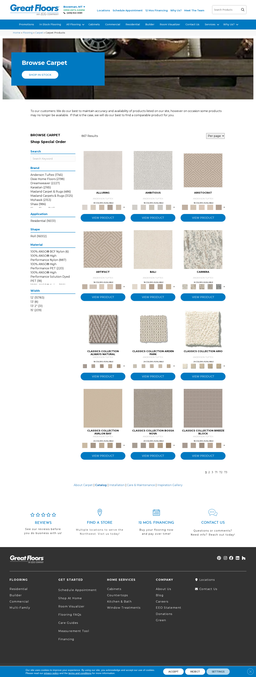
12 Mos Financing (156, 10)
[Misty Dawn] (153, 408)
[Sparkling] (210, 207)
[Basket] (101, 365)
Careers (162, 601)
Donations (164, 614)
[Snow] (93, 286)
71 (216, 472)
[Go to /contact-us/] (213, 524)
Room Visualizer (170, 24)
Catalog (101, 485)
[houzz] (242, 558)
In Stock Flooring (50, 24)
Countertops (117, 595)
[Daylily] (201, 207)
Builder (149, 24)
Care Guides (68, 623)
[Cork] (118, 365)
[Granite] (160, 207)
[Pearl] (203, 170)
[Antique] (218, 365)
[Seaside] (143, 365)
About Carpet (83, 485)
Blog (160, 595)
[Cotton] (103, 170)
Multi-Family (20, 607)
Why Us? (176, 10)
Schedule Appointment (128, 10)
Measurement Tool (73, 631)
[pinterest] (218, 558)
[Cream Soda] (193, 365)
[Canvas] (152, 207)
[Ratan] (152, 286)
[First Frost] (153, 170)
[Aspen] (203, 249)
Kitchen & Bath (119, 601)
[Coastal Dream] (210, 286)
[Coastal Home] (210, 365)
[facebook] (230, 558)
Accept (173, 671)
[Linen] (143, 207)
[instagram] (224, 558)
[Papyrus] (101, 207)
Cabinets (94, 24)
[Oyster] (201, 286)
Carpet (39, 32)
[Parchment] (168, 365)
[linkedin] (236, 558)
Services (210, 24)
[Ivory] (93, 207)
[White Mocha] (93, 445)
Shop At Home (70, 598)
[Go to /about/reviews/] (43, 525)
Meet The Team (194, 10)
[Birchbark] (118, 207)
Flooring (28, 32)
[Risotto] (103, 408)
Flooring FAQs (69, 614)
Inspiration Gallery (170, 485)
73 (225, 472)
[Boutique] (110, 365)
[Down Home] (101, 445)
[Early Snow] (193, 207)
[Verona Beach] (153, 249)
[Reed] (160, 445)
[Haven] (203, 328)
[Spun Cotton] (143, 445)
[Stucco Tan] (160, 286)
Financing (66, 639)
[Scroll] (160, 365)
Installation (117, 485)
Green (161, 620)
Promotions (26, 24)
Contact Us (192, 24)
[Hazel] (168, 445)
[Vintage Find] (168, 207)
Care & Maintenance (141, 485)
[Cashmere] (110, 207)
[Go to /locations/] (100, 523)
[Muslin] (103, 328)
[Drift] (152, 365)
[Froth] (153, 328)
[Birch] (143, 286)
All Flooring (73, 24)
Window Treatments (124, 607)
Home (16, 32)
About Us (163, 589)
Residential (133, 24)
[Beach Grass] (152, 445)
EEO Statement (168, 607)
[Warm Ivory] (193, 286)
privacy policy (51, 673)
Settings (218, 671)
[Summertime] (168, 286)
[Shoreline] (218, 286)
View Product (103, 217)
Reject (195, 671)
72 (220, 472)
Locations (103, 10)
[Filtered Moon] (110, 445)
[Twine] (93, 365)
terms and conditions (79, 673)
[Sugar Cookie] (118, 445)
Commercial (112, 24)
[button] (243, 9)
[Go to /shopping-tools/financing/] (156, 523)
